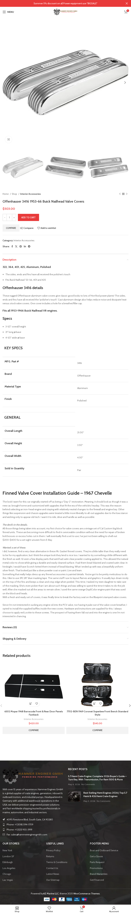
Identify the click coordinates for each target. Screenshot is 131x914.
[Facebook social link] (12, 246)
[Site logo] (65, 11)
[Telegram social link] (29, 246)
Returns (50, 856)
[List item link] (33, 824)
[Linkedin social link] (25, 246)
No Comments (88, 784)
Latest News (52, 873)
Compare (11, 228)
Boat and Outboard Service (104, 850)
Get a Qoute (96, 856)
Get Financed (97, 879)
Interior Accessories (30, 194)
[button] (31, 703)
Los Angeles (9, 868)
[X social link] (16, 246)
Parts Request (97, 862)
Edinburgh (8, 862)
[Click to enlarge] (8, 139)
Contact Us (52, 868)
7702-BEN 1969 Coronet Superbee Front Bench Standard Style (97, 713)
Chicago (7, 873)
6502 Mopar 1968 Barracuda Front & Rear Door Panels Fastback (33, 713)
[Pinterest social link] (20, 246)
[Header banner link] (60, 3)
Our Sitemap (53, 879)
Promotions (96, 868)
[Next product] (126, 194)
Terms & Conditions (56, 862)
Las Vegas (8, 879)
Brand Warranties (98, 873)
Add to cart (28, 217)
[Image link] (33, 775)
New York (7, 850)
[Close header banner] (126, 3)
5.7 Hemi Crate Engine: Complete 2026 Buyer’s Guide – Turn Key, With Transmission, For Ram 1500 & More (97, 778)
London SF (8, 856)
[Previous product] (120, 194)
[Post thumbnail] (74, 797)
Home (6, 194)
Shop (15, 194)
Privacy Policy (53, 850)
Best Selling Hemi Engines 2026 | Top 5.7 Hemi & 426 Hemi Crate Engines (105, 794)
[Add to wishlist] (37, 703)
